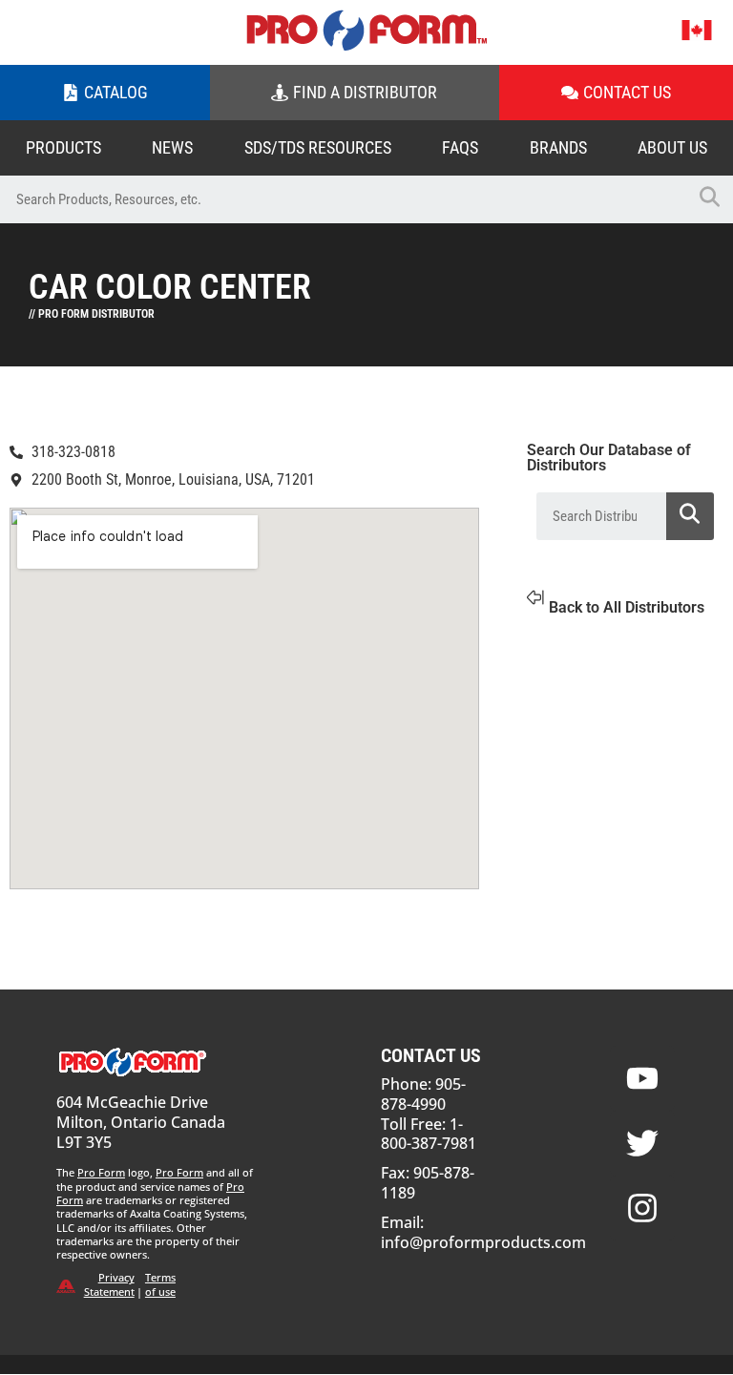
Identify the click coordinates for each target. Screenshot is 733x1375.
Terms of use (160, 1284)
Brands (558, 147)
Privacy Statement (109, 1284)
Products (63, 147)
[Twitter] (642, 1143)
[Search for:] (342, 199)
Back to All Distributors (626, 607)
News (172, 147)
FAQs (460, 147)
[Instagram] (642, 1208)
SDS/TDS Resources (317, 147)
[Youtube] (642, 1078)
